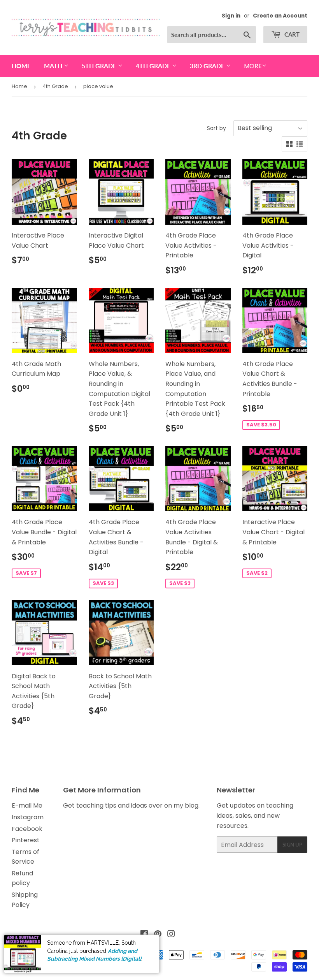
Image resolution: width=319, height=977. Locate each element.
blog (191, 805)
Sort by (216, 128)
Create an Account (280, 15)
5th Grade (100, 65)
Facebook (27, 828)
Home (21, 65)
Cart (291, 34)
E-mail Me (27, 805)
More (253, 66)
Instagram (28, 817)
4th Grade (154, 65)
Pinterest (26, 840)
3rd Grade (208, 65)
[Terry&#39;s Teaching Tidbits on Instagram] (171, 934)
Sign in (231, 15)
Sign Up (292, 844)
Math (54, 65)
